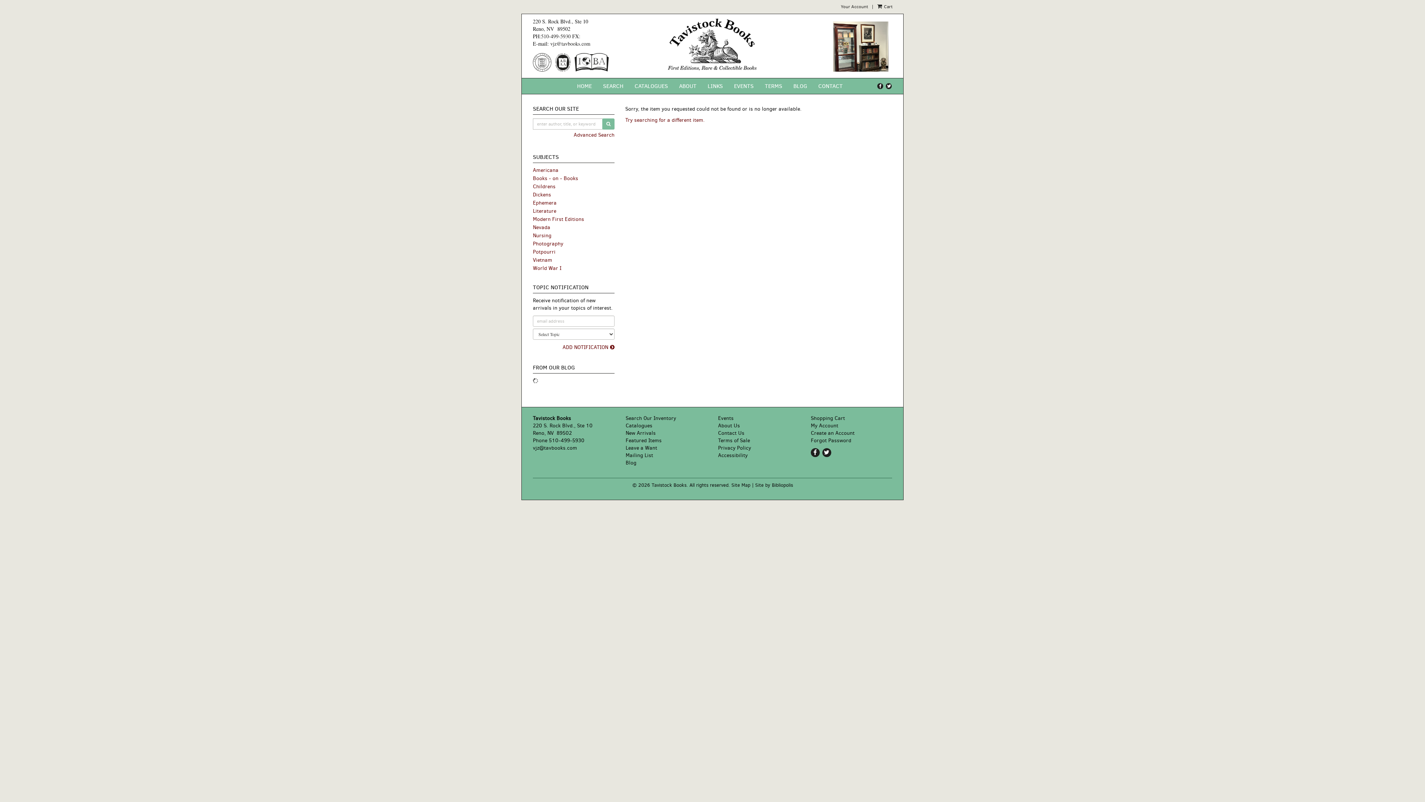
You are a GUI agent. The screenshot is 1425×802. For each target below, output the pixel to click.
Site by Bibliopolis (774, 485)
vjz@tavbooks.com (570, 43)
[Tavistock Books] (712, 44)
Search (613, 86)
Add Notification (585, 347)
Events (744, 86)
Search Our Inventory (651, 418)
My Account (824, 425)
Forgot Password (831, 440)
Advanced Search (594, 134)
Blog (800, 86)
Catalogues (651, 86)
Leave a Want (641, 447)
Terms (773, 86)
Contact (830, 86)
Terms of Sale (734, 440)
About (688, 86)
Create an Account (833, 433)
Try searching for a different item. (665, 120)
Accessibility (733, 455)
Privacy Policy (734, 447)
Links (715, 86)
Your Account (854, 7)
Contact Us (731, 433)
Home (584, 86)
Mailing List (639, 455)
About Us (729, 425)
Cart (887, 7)
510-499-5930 (556, 36)
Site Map (740, 485)
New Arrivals (641, 433)
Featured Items (644, 440)
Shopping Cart (828, 418)
